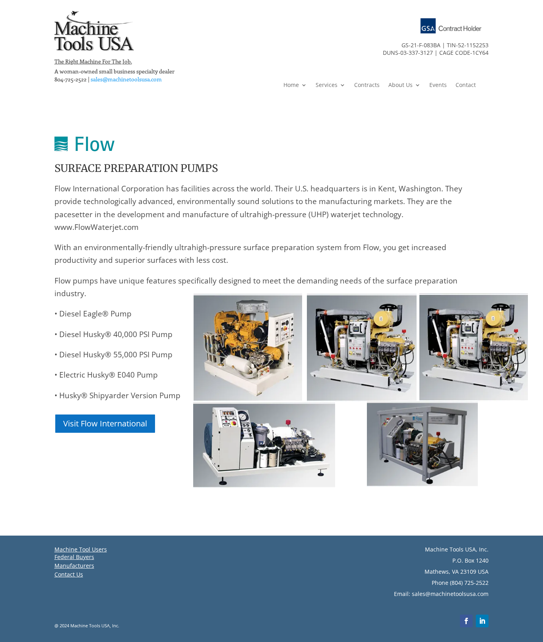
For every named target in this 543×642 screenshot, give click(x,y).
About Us (400, 85)
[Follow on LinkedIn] (482, 621)
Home (291, 85)
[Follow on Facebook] (466, 621)
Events (438, 85)
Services (326, 85)
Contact (466, 85)
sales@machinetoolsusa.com (126, 79)
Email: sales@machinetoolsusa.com (441, 594)
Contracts (367, 85)
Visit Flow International (105, 423)
